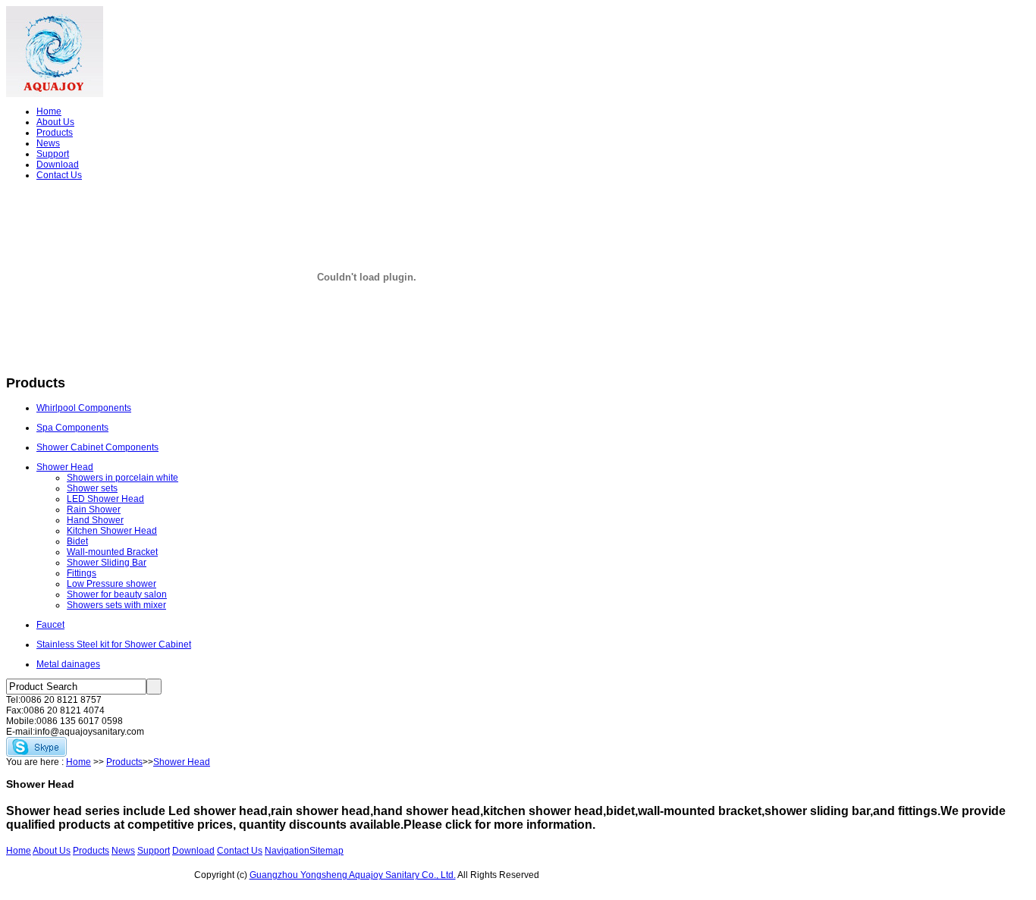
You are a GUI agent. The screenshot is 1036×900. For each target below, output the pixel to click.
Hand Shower (95, 520)
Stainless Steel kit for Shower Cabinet (113, 644)
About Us (55, 122)
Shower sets (92, 488)
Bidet (77, 541)
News (48, 143)
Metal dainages (68, 664)
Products (54, 132)
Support (52, 154)
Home (48, 111)
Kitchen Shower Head (112, 530)
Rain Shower (94, 509)
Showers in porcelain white (122, 477)
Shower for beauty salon (117, 594)
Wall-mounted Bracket (112, 552)
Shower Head (64, 467)
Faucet (50, 624)
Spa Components (72, 427)
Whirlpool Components (83, 408)
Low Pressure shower (111, 584)
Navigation (287, 850)
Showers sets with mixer (116, 605)
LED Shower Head (105, 499)
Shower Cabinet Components (97, 447)
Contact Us (59, 175)
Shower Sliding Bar (106, 562)
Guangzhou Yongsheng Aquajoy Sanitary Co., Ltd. (353, 875)
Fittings (81, 573)
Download (57, 164)
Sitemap (326, 850)
